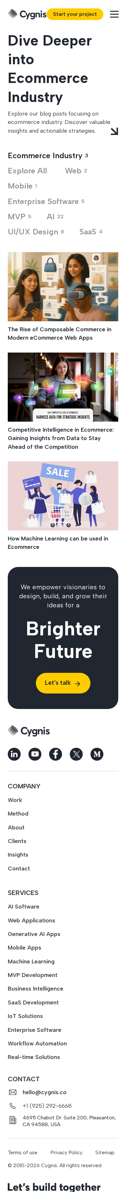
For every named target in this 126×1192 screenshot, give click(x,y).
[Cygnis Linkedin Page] (14, 754)
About (16, 827)
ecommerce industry (48, 155)
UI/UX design (36, 231)
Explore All (27, 170)
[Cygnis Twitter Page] (76, 754)
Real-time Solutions (34, 1056)
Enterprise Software (34, 1029)
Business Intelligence (35, 988)
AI (55, 216)
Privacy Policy (66, 1152)
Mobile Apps (24, 947)
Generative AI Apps (34, 933)
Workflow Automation (37, 1043)
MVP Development (33, 974)
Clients (17, 840)
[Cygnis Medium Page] (96, 754)
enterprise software (46, 201)
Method (18, 813)
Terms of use (22, 1152)
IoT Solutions (25, 1015)
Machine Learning (31, 961)
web (76, 170)
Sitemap (104, 1152)
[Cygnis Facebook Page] (55, 754)
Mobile (22, 185)
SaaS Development (33, 1002)
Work (15, 799)
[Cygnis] (27, 14)
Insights (18, 854)
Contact (19, 868)
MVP (19, 216)
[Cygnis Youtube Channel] (34, 754)
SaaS (90, 231)
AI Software (23, 906)
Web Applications (31, 920)
